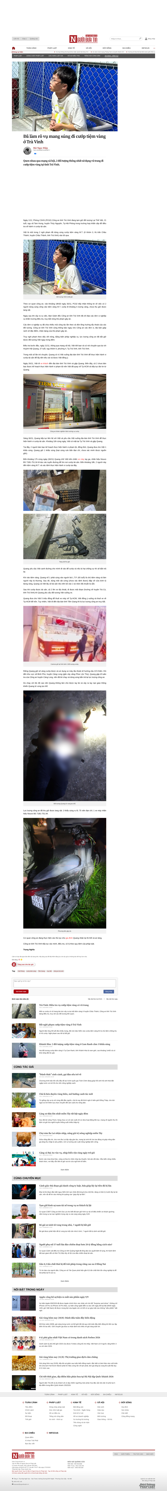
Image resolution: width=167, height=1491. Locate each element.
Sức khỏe (125, 1410)
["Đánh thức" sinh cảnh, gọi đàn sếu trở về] (24, 1080)
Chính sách (29, 1410)
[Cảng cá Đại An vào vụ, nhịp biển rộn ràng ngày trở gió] (24, 1158)
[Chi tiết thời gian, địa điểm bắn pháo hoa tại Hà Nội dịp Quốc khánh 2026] (24, 1382)
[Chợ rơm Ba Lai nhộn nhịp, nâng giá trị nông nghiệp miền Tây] (24, 1139)
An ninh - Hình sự (111, 56)
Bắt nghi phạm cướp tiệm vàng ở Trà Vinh (60, 1024)
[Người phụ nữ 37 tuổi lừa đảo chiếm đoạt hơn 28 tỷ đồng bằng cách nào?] (24, 1250)
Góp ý (24, 39)
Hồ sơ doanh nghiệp (81, 1416)
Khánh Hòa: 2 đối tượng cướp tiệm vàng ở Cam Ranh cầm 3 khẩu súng (74, 1044)
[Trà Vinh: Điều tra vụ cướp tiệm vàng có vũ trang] (24, 1011)
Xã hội (89, 48)
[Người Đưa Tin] (53, 1455)
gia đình (69, 938)
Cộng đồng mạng (128, 1416)
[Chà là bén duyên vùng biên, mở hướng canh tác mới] (24, 1100)
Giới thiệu (125, 1454)
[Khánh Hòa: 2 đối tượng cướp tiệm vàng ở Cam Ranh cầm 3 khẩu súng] (24, 1050)
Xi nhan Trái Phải (31, 1441)
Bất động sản (78, 1407)
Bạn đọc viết (30, 1444)
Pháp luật (52, 48)
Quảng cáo (34, 39)
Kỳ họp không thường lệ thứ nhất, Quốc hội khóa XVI (35, 52)
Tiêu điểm (28, 1407)
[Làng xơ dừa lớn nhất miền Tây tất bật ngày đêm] (24, 1119)
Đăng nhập (108, 991)
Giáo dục (100, 1410)
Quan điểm (29, 1437)
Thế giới (28, 1419)
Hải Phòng (21, 971)
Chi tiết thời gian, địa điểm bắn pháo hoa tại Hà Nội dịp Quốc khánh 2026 (76, 1376)
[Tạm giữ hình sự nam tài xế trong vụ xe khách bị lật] (24, 1211)
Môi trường (101, 1416)
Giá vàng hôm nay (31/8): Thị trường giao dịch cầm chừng (68, 1357)
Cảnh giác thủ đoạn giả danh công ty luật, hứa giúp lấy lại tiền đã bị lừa (75, 1185)
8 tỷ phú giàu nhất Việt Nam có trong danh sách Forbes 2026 (69, 1337)
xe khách (44, 363)
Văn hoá (100, 1413)
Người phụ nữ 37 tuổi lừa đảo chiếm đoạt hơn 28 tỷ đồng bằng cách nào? (75, 1244)
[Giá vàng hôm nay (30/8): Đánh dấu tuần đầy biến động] (24, 1323)
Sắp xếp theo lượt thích (95, 999)
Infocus (146, 48)
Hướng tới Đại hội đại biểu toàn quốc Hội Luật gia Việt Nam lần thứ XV (112, 52)
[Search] (140, 39)
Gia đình (124, 1407)
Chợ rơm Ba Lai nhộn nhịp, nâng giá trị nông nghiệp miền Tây (70, 1133)
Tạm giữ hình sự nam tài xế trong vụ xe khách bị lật (65, 1205)
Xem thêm (65, 1170)
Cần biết (124, 1413)
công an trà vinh (58, 971)
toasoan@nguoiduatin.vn (21, 1484)
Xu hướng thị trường (81, 1419)
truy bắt (49, 971)
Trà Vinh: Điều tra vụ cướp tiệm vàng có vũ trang (64, 1005)
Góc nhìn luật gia (56, 56)
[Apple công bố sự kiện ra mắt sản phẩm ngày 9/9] (24, 1303)
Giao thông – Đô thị (104, 1419)
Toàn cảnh (31, 48)
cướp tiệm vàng (31, 971)
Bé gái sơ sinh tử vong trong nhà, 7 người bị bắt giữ (65, 1225)
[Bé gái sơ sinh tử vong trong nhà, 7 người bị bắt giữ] (24, 1231)
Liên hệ (16, 39)
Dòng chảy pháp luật (35, 56)
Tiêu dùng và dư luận (81, 1422)
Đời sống (107, 48)
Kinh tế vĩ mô (78, 1413)
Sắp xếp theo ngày (112, 999)
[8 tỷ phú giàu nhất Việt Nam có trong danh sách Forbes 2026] (24, 1343)
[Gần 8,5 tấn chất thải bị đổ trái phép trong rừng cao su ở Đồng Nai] (24, 1270)
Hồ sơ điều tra (74, 56)
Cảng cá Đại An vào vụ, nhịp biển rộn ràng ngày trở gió (67, 1152)
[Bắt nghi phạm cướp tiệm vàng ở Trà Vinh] (24, 1030)
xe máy (81, 459)
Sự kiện (28, 1413)
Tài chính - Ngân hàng (81, 1410)
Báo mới (149, 1454)
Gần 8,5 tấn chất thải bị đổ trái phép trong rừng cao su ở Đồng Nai (72, 1264)
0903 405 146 (18, 1481)
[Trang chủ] (83, 39)
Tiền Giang (41, 971)
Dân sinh (100, 1407)
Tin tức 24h (138, 1454)
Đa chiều (127, 48)
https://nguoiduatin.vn (18, 1461)
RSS (116, 1454)
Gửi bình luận (21, 991)
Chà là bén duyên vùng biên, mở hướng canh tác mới (66, 1094)
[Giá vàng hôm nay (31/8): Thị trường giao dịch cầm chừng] (24, 1363)
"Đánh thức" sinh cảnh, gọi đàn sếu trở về (60, 1074)
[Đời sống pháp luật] (131, 1486)
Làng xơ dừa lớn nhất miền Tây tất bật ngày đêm (63, 1113)
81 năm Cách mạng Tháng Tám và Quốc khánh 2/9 (71, 52)
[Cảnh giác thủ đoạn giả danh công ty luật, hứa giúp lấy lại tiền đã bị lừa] (24, 1191)
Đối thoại (28, 1416)
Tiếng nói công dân (92, 56)
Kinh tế (71, 48)
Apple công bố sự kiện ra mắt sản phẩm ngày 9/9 (63, 1297)
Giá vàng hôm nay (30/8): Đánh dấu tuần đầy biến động (67, 1317)
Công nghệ (77, 1426)
